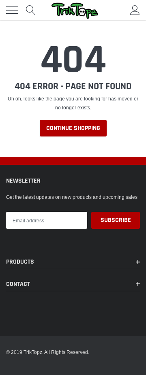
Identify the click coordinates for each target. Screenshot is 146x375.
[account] (135, 10)
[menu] (12, 10)
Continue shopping (73, 128)
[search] (31, 10)
